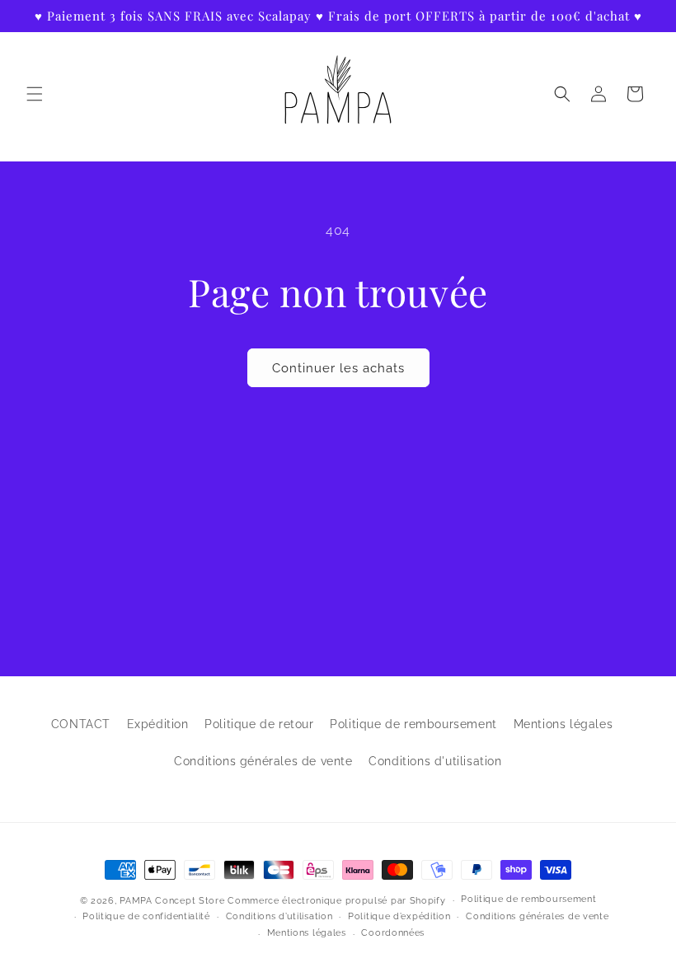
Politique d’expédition (399, 916)
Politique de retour (258, 724)
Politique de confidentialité (146, 916)
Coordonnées (393, 933)
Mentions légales (563, 724)
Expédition (158, 724)
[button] (34, 94)
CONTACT (80, 724)
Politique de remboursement (413, 724)
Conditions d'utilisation (435, 761)
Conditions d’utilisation (279, 916)
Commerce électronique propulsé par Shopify (336, 900)
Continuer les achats (338, 368)
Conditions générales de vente (263, 761)
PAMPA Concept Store (172, 900)
